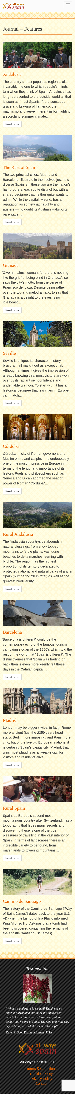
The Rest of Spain (19, 167)
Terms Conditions (41, 1069)
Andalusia (12, 74)
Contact (41, 1084)
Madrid (10, 720)
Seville (9, 353)
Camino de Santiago (22, 901)
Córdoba (11, 446)
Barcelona (12, 632)
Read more (12, 124)
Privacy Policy (41, 1079)
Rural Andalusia (18, 534)
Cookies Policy (41, 1074)
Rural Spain (14, 808)
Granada (11, 265)
